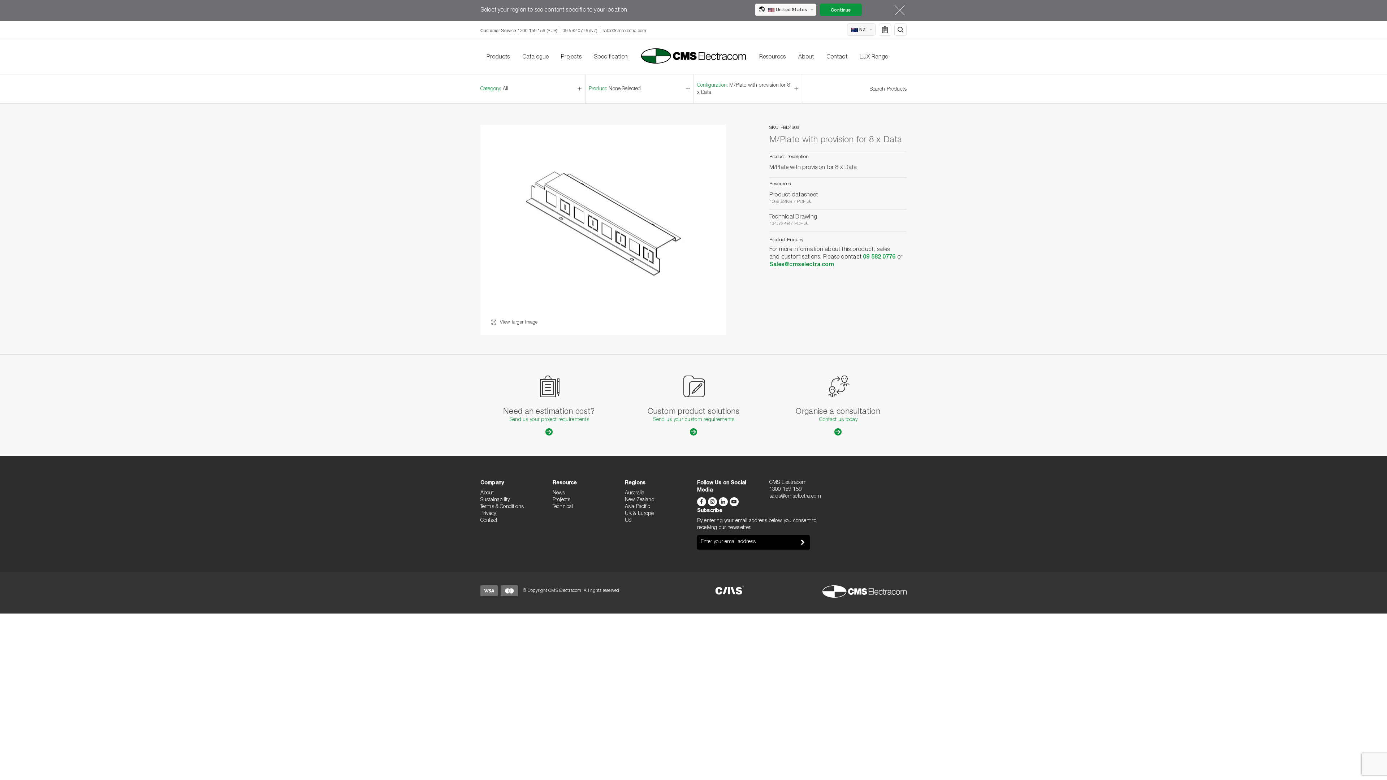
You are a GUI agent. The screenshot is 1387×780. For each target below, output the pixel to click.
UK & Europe (639, 513)
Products (498, 57)
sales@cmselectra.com (624, 31)
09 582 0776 (879, 257)
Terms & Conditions (502, 507)
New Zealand (639, 500)
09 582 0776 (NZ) (580, 31)
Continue (841, 10)
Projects (571, 57)
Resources (772, 57)
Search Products (888, 89)
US (628, 520)
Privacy (488, 513)
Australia (634, 493)
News (559, 493)
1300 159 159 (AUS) (537, 31)
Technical (563, 507)
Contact (836, 57)
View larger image (518, 322)
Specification (611, 57)
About (806, 57)
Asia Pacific (637, 507)
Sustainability (495, 500)
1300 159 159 (785, 489)
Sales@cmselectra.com (801, 265)
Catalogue (535, 57)
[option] (603, 230)
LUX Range (874, 57)
